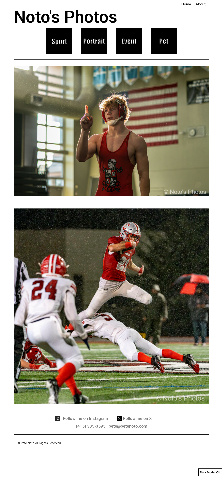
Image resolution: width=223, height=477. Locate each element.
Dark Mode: (207, 472)
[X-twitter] (119, 418)
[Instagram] (57, 418)
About (201, 4)
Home (186, 4)
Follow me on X (137, 418)
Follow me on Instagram (85, 418)
